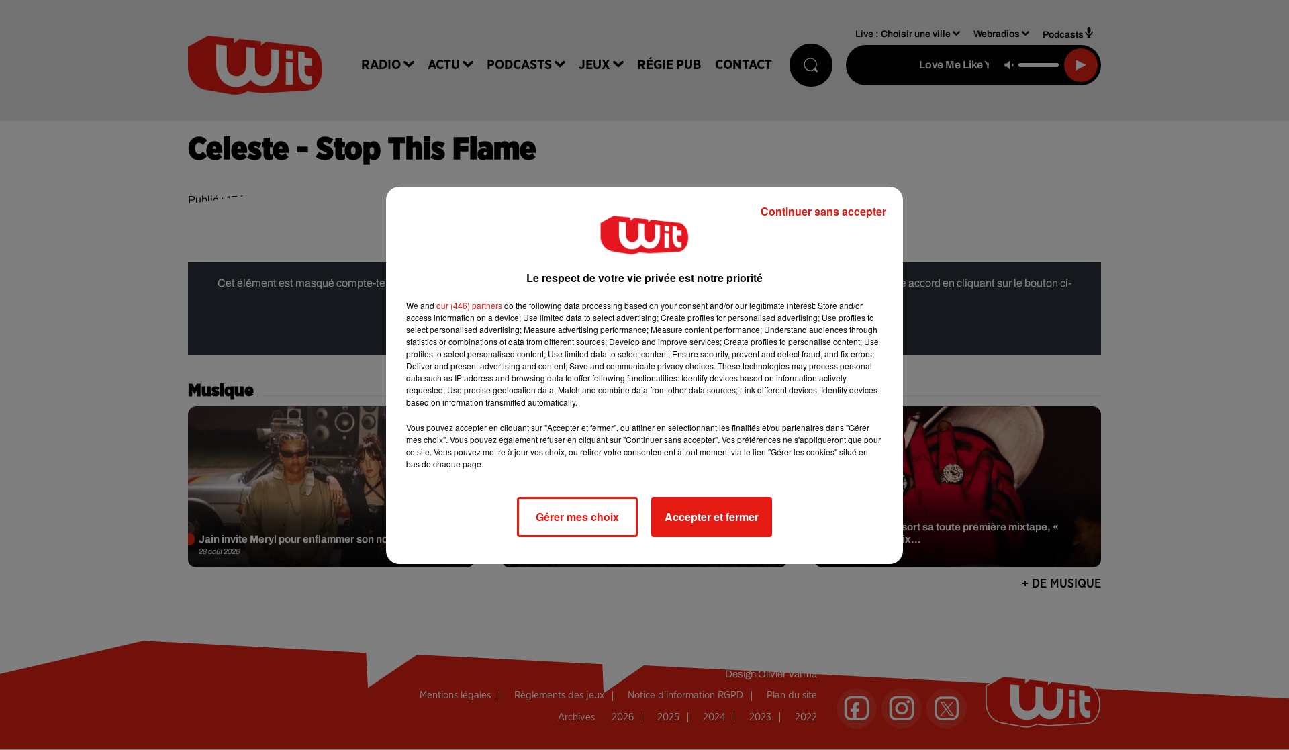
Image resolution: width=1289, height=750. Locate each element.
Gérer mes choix (577, 516)
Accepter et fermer (712, 516)
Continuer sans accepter (823, 211)
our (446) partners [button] (469, 305)
